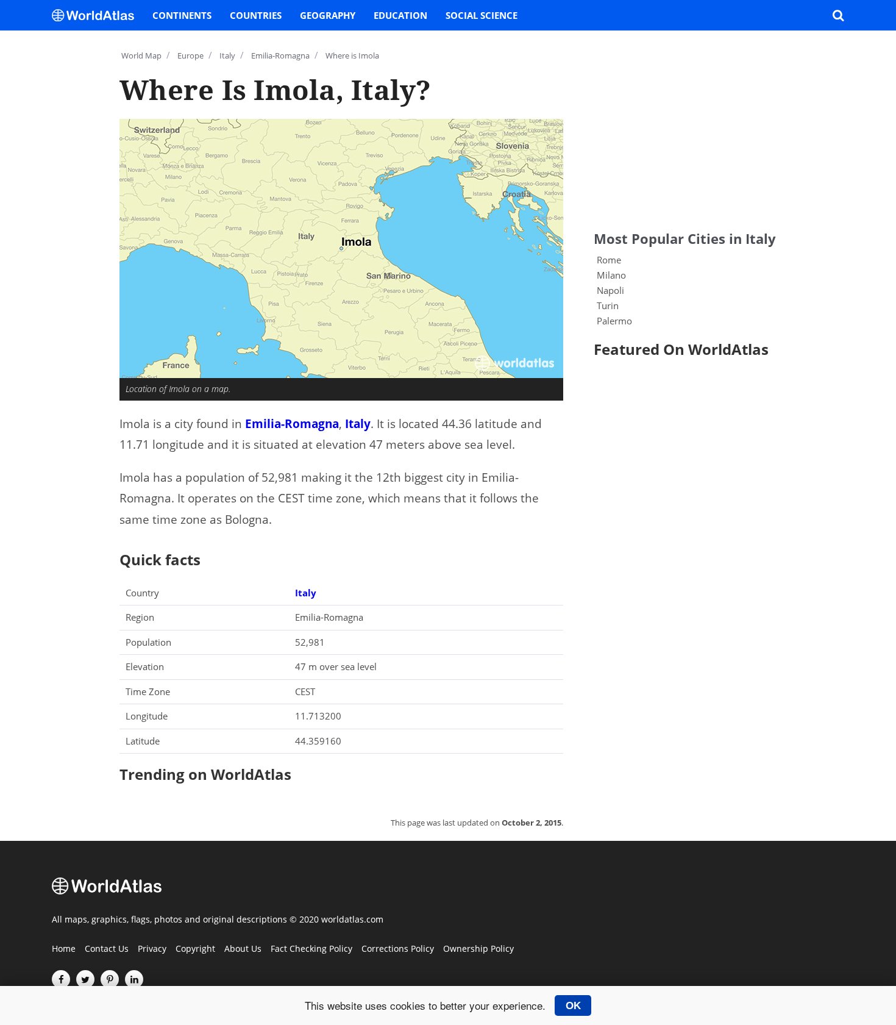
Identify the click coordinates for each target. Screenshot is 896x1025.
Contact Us (107, 949)
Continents (182, 15)
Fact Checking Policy (311, 949)
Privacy (152, 949)
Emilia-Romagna (292, 424)
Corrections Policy (397, 949)
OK (573, 1005)
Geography (327, 15)
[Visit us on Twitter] (85, 979)
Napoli (610, 290)
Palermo (614, 321)
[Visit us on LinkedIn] (134, 979)
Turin (608, 305)
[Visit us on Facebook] (61, 979)
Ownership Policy (478, 949)
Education (400, 15)
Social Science (481, 15)
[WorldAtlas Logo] (97, 15)
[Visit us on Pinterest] (110, 979)
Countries (256, 15)
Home (64, 949)
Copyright (195, 949)
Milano (611, 275)
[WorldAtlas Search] (838, 15)
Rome (609, 260)
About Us (242, 949)
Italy (358, 424)
